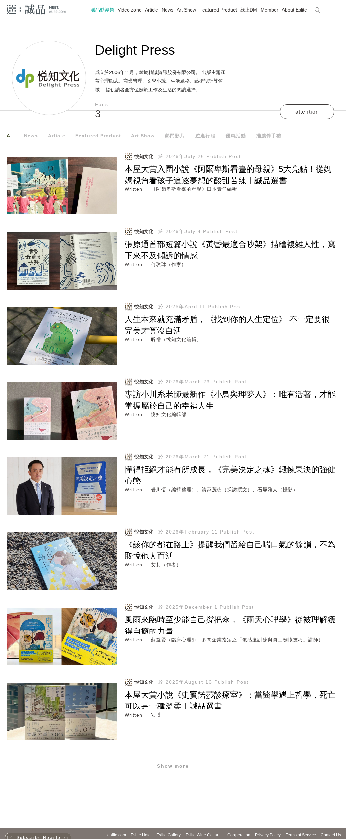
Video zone (130, 10)
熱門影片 (175, 135)
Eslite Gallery (168, 835)
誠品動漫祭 (102, 10)
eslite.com (116, 835)
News (167, 10)
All (10, 135)
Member (269, 10)
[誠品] (36, 9)
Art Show (186, 10)
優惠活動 (236, 135)
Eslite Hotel (141, 835)
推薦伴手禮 (268, 135)
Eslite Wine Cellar (202, 835)
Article (151, 10)
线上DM (248, 10)
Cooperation (238, 835)
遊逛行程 (205, 135)
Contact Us (331, 835)
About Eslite (294, 10)
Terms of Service (301, 835)
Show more (173, 766)
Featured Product (218, 10)
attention (307, 112)
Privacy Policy (268, 835)
